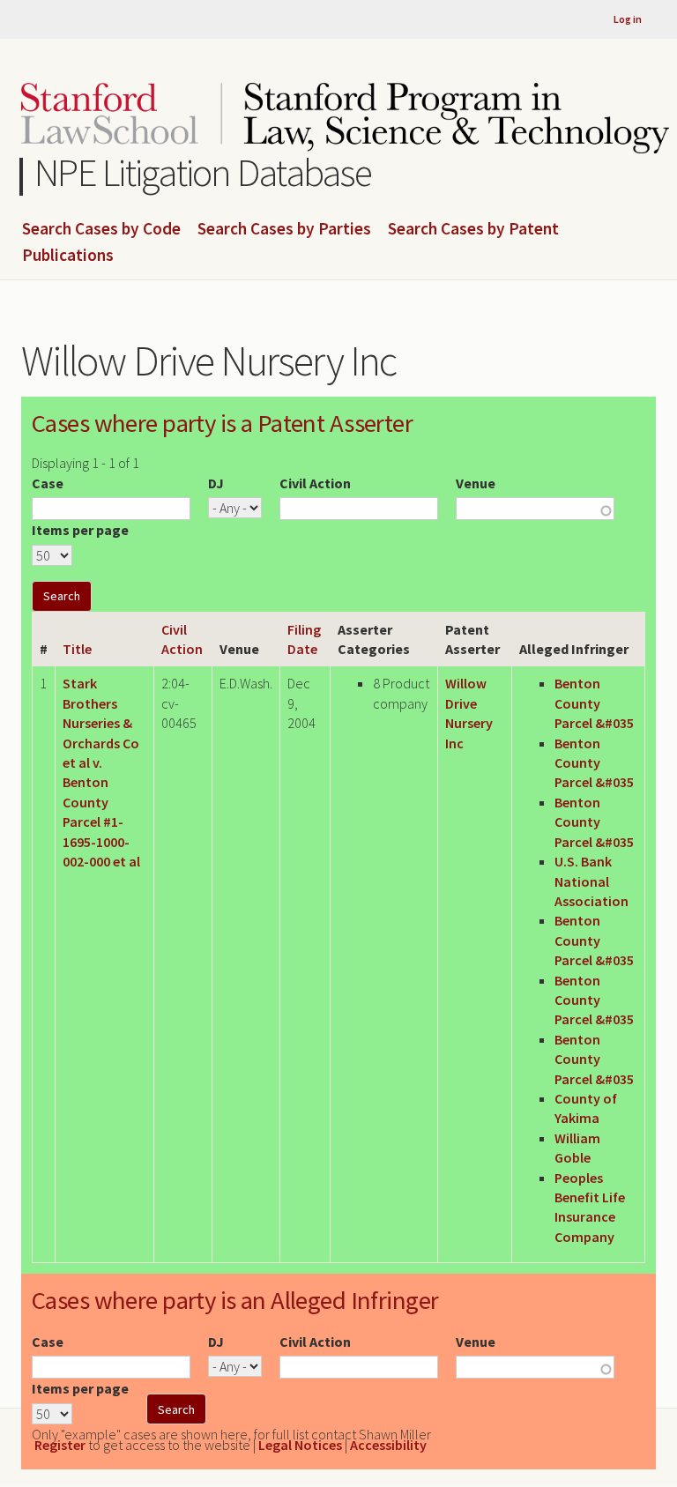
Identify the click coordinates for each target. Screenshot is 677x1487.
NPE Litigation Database (203, 172)
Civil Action (315, 483)
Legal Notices (300, 1445)
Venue (475, 483)
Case (47, 483)
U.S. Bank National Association (591, 881)
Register (60, 1445)
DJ (216, 483)
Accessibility (388, 1445)
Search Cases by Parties (284, 229)
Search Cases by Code (101, 229)
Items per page (80, 530)
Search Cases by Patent (473, 229)
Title (77, 649)
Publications (68, 255)
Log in (628, 19)
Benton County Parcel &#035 (594, 703)
